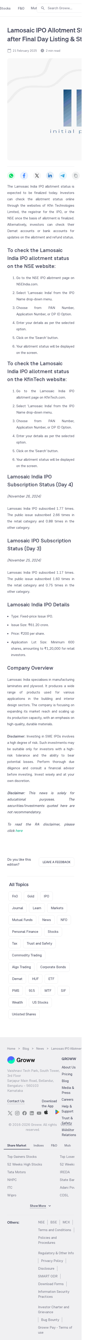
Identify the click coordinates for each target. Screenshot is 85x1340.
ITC (9, 1187)
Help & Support (67, 1109)
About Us (69, 1067)
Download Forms (51, 1283)
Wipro (11, 1195)
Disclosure (46, 1268)
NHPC (12, 1179)
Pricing (67, 1074)
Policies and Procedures (47, 1240)
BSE (53, 1222)
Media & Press (68, 1090)
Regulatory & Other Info (56, 1253)
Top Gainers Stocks (22, 1156)
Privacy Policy (52, 1260)
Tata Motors (16, 1172)
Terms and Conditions (54, 1229)
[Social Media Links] (10, 1113)
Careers (67, 1099)
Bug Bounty (50, 1319)
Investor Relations (69, 1132)
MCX (66, 1222)
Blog (65, 1080)
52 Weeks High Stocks (24, 1164)
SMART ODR (48, 1276)
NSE (41, 1222)
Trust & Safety (67, 1120)
